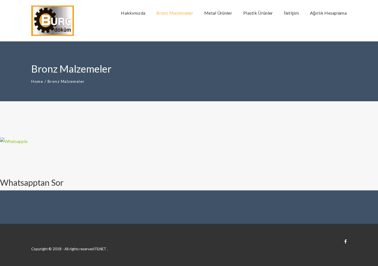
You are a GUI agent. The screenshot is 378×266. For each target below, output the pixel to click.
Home (37, 81)
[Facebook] (345, 241)
